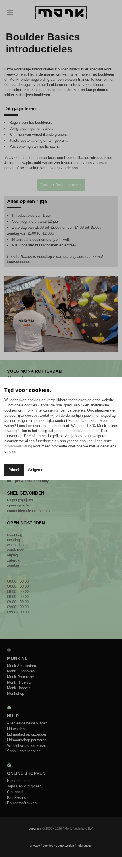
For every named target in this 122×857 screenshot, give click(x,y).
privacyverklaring (18, 446)
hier (29, 426)
